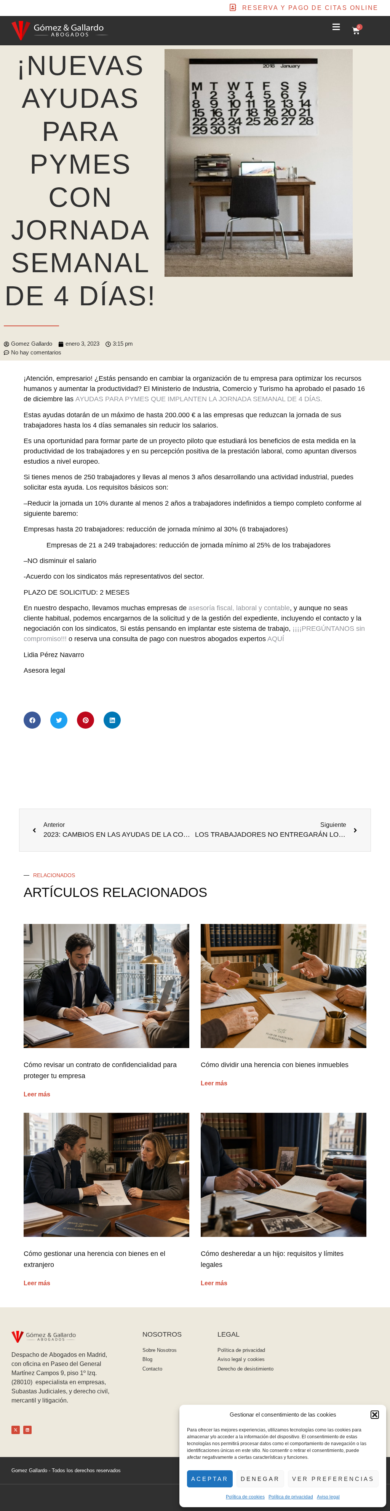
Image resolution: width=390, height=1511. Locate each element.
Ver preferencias (333, 1479)
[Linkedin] (27, 1430)
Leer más (37, 1094)
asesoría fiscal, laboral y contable (239, 608)
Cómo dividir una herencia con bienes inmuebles (274, 1065)
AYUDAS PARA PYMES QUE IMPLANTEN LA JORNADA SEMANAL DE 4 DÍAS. (198, 399)
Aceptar (210, 1479)
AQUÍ (275, 639)
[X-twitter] (15, 1430)
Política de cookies (245, 1497)
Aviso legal (328, 1497)
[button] (375, 1414)
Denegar (260, 1479)
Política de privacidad (291, 1497)
